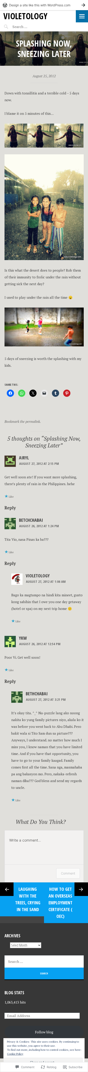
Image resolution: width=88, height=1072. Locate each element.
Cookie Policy (15, 1054)
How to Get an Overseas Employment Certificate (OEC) (60, 902)
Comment (68, 873)
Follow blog (44, 1032)
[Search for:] (31, 26)
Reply (10, 508)
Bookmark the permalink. (23, 421)
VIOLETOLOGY (25, 16)
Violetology (38, 576)
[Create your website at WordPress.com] (44, 5)
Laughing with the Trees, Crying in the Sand (27, 899)
